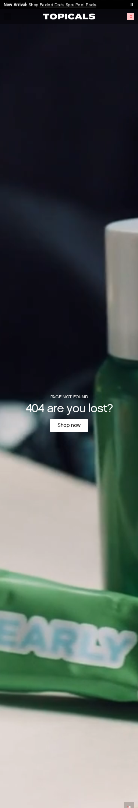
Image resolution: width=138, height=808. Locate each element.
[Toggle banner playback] (132, 4)
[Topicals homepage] (69, 16)
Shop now (69, 425)
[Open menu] (7, 16)
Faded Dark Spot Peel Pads (68, 4)
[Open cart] (130, 16)
